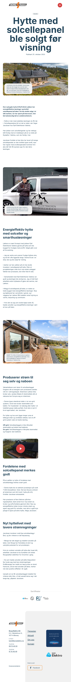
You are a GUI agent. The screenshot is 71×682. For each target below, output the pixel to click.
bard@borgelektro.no (16, 641)
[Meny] (60, 5)
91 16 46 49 (13, 651)
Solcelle (35, 14)
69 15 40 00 (13, 646)
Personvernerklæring (14, 666)
